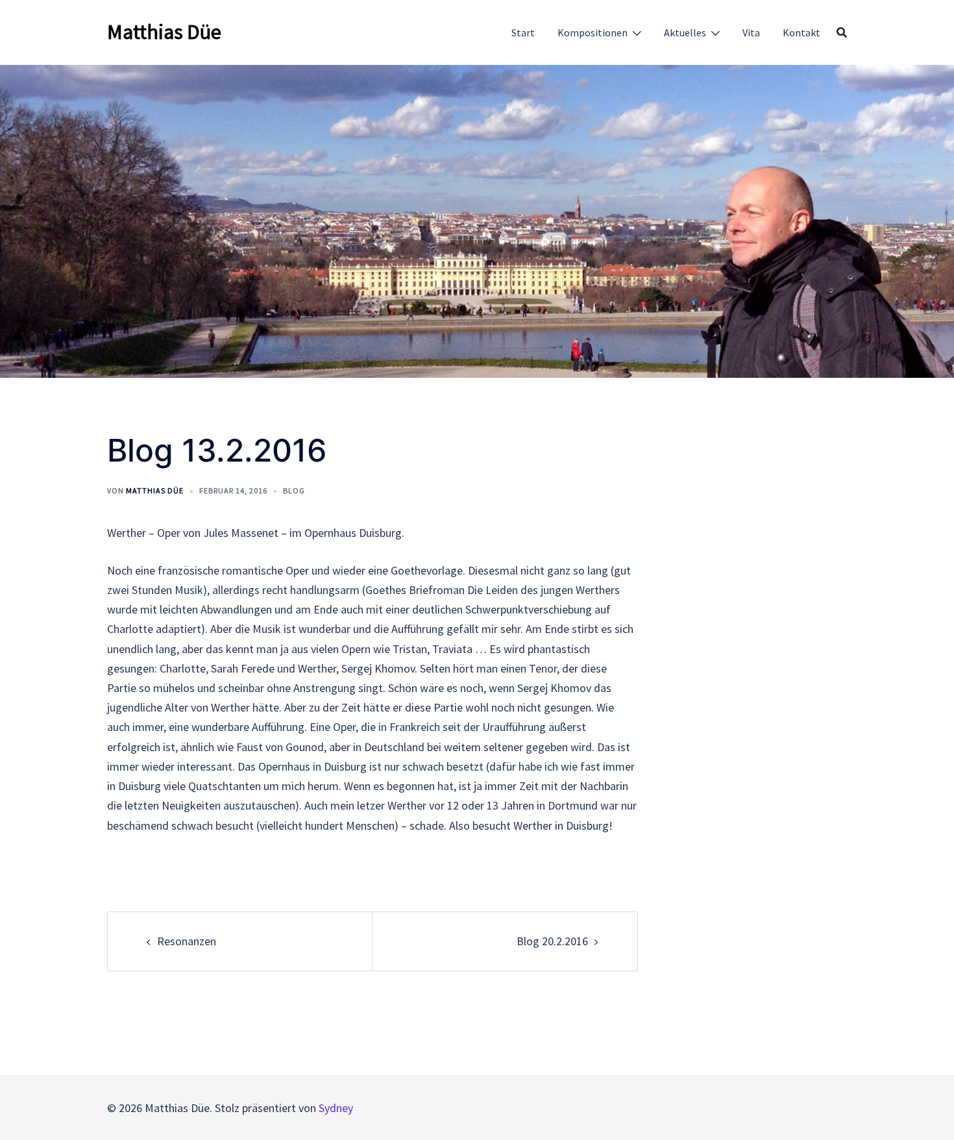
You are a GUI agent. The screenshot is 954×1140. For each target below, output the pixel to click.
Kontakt (801, 32)
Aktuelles (685, 32)
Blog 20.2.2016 (552, 941)
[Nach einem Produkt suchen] (842, 32)
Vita (751, 32)
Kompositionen (592, 32)
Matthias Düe (164, 32)
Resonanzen (186, 941)
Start (523, 32)
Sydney (336, 1107)
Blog (294, 490)
